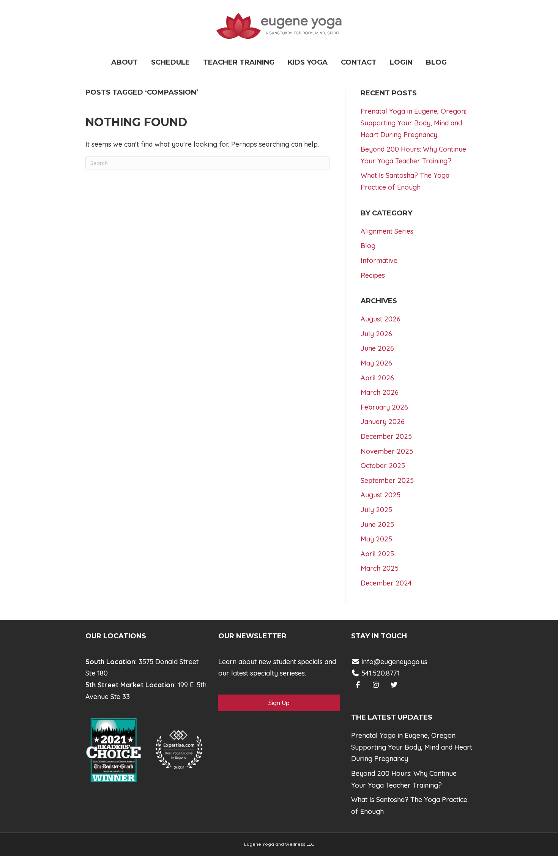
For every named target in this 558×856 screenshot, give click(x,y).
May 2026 (376, 363)
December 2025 (386, 436)
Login (401, 62)
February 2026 (384, 407)
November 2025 (387, 451)
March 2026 (380, 392)
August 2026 (380, 319)
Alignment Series (387, 231)
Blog (436, 62)
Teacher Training (238, 62)
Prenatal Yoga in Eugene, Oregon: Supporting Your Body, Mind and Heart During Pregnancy (413, 123)
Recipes (373, 275)
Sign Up (279, 703)
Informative (379, 260)
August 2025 (380, 494)
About (124, 62)
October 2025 (383, 465)
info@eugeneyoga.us (394, 661)
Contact (359, 62)
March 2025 (380, 568)
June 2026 (377, 348)
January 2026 (383, 421)
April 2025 (377, 553)
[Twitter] (394, 684)
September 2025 (387, 480)
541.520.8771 (379, 673)
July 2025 (376, 509)
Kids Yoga (308, 62)
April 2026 (377, 377)
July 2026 (376, 333)
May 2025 (376, 539)
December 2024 (386, 583)
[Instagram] (376, 684)
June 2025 (377, 524)
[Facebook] (357, 684)
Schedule (170, 62)
